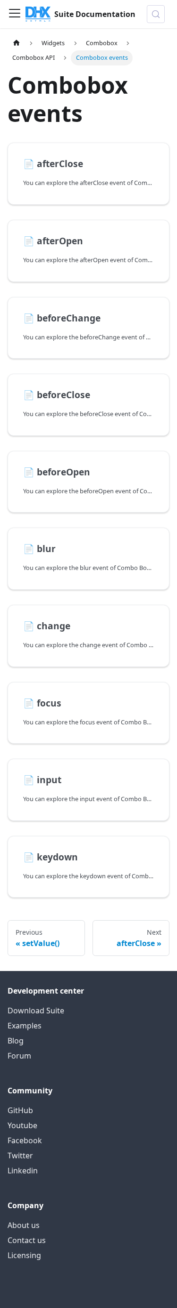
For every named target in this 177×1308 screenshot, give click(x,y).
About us (24, 1225)
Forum (19, 1056)
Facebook (25, 1140)
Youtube (22, 1125)
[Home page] (16, 43)
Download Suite (36, 1010)
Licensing (24, 1255)
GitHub (20, 1110)
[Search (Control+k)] (156, 14)
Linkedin (23, 1170)
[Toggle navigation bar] (15, 14)
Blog (16, 1040)
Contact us (27, 1240)
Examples (25, 1025)
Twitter (20, 1155)
